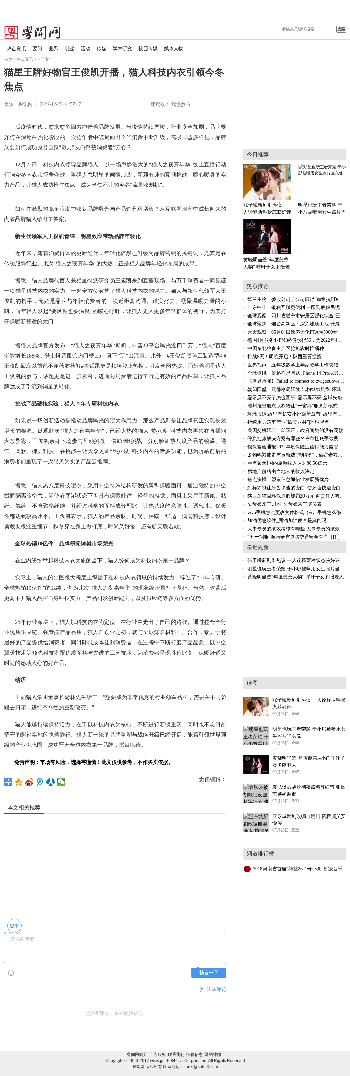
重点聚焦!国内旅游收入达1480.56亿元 (287, 463)
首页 (8, 59)
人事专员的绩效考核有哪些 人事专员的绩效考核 (298, 528)
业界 (53, 48)
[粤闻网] (32, 32)
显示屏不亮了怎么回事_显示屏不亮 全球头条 (294, 397)
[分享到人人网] (50, 782)
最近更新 (258, 547)
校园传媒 (148, 48)
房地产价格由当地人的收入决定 (280, 471)
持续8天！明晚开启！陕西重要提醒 (284, 356)
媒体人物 (173, 48)
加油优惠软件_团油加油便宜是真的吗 (286, 520)
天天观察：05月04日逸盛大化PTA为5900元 (292, 332)
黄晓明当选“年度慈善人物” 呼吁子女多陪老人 (295, 576)
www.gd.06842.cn (166, 1060)
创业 (69, 48)
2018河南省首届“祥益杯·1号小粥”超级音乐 (297, 868)
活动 (85, 48)
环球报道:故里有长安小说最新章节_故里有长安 (297, 414)
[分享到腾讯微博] (40, 782)
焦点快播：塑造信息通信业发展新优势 (288, 479)
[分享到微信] (61, 782)
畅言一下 (208, 972)
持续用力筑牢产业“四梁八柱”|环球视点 (288, 422)
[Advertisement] (175, 10)
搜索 (341, 29)
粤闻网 (138, 1066)
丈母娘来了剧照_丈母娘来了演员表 (284, 504)
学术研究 (122, 48)
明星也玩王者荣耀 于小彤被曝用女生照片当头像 (298, 568)
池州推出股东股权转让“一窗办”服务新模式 (292, 405)
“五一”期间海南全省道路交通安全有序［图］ (294, 537)
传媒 (101, 48)
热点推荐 (258, 286)
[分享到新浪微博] (29, 782)
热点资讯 (16, 48)
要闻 (37, 48)
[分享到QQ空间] (19, 782)
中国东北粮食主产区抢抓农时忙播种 (285, 348)
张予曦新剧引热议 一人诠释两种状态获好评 (293, 560)
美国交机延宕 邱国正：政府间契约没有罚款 (295, 430)
